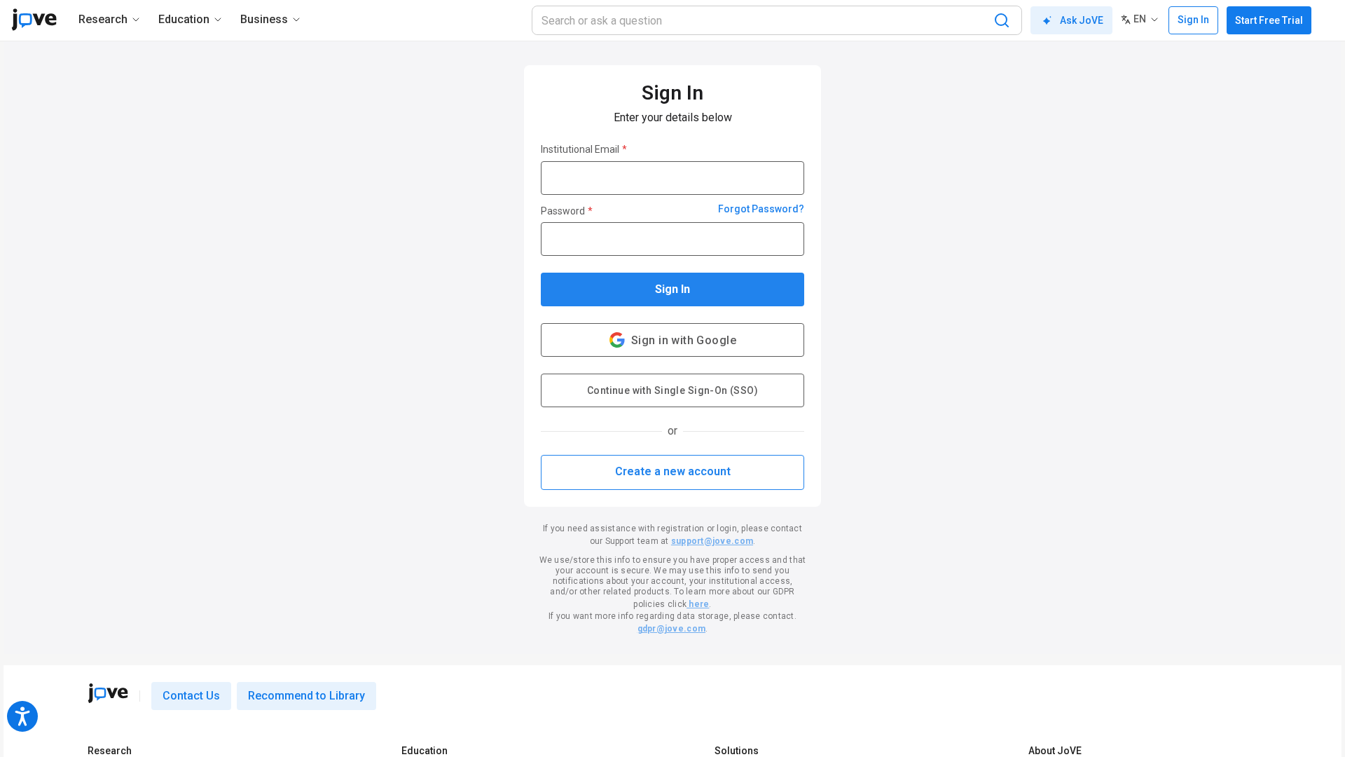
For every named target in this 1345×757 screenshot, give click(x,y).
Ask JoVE (1081, 20)
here (698, 604)
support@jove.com (712, 541)
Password (567, 211)
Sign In (672, 289)
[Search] (1002, 20)
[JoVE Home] (34, 19)
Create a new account (673, 471)
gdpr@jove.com (671, 629)
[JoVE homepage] (108, 693)
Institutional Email (584, 149)
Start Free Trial (1269, 20)
